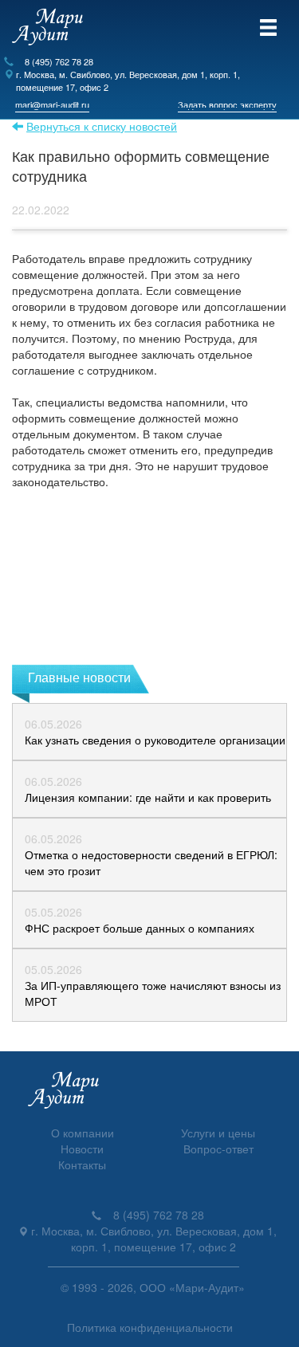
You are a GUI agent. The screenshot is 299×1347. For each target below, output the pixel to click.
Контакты (82, 1164)
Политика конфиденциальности (150, 1327)
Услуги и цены (218, 1133)
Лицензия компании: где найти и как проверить (148, 797)
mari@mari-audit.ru (52, 104)
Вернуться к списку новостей (101, 126)
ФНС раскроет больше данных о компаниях (139, 928)
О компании (82, 1133)
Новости (82, 1149)
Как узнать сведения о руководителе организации (155, 740)
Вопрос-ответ (218, 1149)
